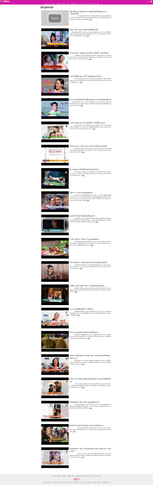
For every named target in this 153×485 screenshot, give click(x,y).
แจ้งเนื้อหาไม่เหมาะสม (106, 482)
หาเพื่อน (64, 3)
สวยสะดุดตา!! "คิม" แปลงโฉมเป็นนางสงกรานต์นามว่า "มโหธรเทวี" (90, 450)
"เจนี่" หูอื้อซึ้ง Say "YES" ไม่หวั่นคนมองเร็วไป (85, 76)
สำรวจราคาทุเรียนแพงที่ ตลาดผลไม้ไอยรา (84, 332)
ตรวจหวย (52, 3)
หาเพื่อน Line (74, 3)
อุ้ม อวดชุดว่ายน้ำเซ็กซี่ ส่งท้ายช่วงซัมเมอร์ (84, 169)
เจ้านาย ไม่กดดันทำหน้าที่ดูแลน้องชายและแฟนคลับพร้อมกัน (90, 99)
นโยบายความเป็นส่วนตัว (57, 482)
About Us (82, 482)
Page (98, 4)
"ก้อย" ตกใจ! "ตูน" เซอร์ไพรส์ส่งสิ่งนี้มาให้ (84, 30)
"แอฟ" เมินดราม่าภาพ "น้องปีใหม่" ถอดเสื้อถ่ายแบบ (87, 123)
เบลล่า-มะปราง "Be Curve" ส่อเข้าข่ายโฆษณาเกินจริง (88, 146)
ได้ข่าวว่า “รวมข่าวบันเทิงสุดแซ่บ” (81, 193)
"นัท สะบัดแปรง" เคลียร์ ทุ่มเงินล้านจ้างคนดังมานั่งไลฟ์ (88, 262)
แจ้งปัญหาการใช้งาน (96, 482)
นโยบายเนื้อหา (66, 482)
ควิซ (84, 3)
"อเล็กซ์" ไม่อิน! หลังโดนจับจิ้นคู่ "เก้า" (83, 216)
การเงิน (94, 3)
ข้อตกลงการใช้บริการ (47, 482)
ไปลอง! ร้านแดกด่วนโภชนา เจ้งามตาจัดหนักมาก (86, 425)
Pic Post (80, 4)
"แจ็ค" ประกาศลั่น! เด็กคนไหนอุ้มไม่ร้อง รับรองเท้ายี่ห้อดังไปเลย (90, 380)
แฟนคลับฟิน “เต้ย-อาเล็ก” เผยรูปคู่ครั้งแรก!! (84, 402)
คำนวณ (89, 3)
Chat (68, 4)
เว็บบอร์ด (58, 3)
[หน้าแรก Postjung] (6, 1)
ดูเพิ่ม (90, 19)
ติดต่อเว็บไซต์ (88, 482)
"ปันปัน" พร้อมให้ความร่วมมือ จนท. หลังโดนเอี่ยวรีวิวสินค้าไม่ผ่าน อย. (90, 357)
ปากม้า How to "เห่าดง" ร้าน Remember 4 (84, 239)
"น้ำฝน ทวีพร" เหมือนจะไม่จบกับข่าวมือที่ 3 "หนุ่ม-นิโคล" (89, 53)
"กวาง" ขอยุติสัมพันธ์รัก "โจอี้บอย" (81, 309)
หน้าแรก (47, 3)
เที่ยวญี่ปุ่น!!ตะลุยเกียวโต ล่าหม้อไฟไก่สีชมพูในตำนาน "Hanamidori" (88, 13)
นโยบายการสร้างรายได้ (74, 482)
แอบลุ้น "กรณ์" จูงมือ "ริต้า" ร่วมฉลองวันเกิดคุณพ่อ (87, 286)
